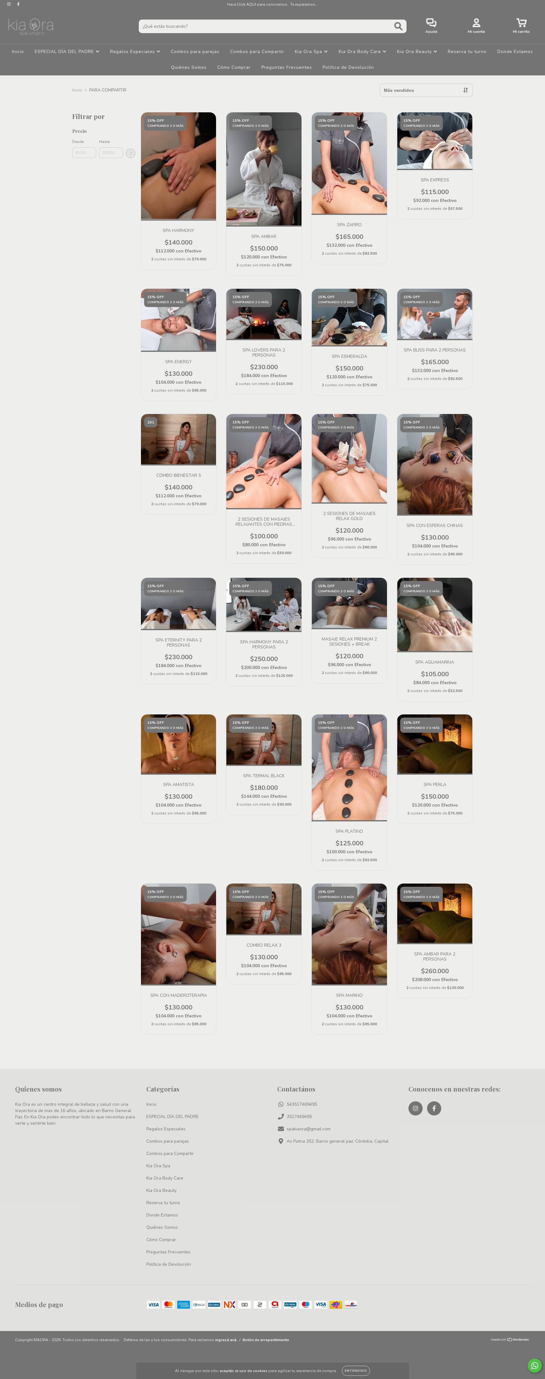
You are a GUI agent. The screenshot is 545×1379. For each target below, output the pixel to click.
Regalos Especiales (133, 52)
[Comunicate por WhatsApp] (535, 1365)
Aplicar (130, 153)
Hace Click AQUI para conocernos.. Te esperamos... (272, 4)
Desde (78, 141)
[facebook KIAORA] (18, 4)
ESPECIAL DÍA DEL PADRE (65, 52)
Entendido (356, 1371)
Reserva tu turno (467, 52)
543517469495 (302, 1104)
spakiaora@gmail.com (309, 1129)
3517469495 (299, 1117)
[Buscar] (398, 26)
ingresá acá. (226, 1339)
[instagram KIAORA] (9, 4)
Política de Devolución (348, 67)
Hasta (104, 141)
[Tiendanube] (510, 1340)
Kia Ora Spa (309, 52)
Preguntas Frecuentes (286, 67)
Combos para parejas (195, 52)
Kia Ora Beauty (415, 52)
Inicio (18, 52)
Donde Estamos (515, 52)
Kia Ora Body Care (361, 52)
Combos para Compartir (257, 52)
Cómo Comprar (234, 67)
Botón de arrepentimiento (266, 1339)
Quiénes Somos (189, 67)
